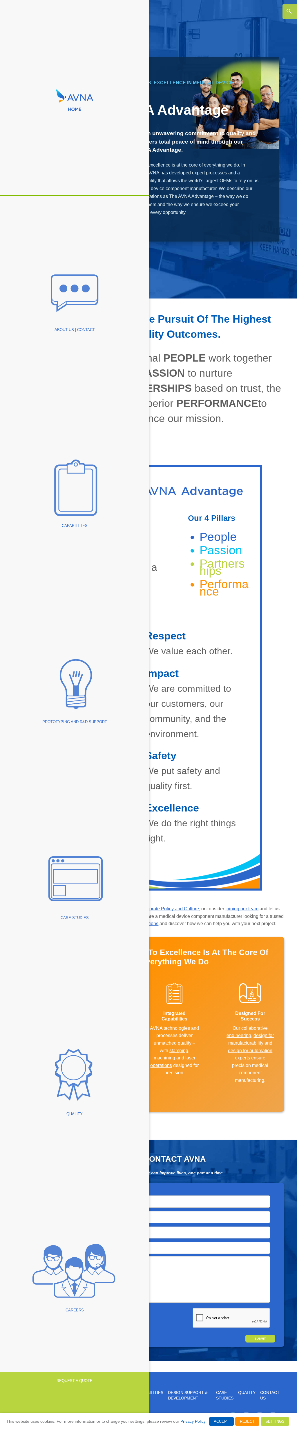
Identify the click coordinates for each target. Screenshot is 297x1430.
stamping (178, 1050)
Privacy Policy (192, 1421)
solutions (149, 923)
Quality (247, 1392)
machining (165, 1057)
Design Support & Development (188, 1395)
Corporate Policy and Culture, (169, 908)
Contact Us (270, 1395)
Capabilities (150, 1392)
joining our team (241, 908)
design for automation (250, 1050)
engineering (239, 1035)
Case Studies (224, 1395)
